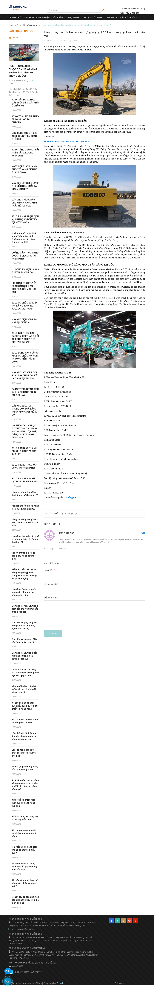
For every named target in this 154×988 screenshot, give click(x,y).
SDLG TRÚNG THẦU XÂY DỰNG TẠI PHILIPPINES (24, 466)
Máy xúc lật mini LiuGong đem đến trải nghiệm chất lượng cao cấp (25, 608)
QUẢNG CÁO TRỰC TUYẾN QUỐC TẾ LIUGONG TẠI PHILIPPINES (25, 255)
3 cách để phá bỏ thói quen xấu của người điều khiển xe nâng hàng (25, 705)
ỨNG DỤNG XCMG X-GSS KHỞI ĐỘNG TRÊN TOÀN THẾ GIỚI (24, 135)
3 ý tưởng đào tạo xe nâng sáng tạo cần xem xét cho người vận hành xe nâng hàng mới (25, 785)
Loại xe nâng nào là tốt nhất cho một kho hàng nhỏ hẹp (24, 752)
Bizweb (60, 983)
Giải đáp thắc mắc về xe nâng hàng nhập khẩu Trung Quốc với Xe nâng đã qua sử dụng (24, 574)
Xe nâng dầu (70, 497)
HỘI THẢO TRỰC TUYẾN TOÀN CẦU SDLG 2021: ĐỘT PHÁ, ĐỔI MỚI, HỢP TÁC (24, 287)
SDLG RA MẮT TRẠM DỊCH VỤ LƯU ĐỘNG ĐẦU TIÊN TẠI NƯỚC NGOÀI (25, 219)
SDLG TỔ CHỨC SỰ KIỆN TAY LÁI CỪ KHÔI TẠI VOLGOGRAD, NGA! (24, 305)
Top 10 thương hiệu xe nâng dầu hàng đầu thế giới (24, 555)
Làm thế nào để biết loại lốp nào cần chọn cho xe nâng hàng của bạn (24, 736)
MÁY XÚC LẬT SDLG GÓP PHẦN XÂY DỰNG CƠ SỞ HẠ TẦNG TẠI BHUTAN (24, 375)
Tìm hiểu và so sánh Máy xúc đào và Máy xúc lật (24, 640)
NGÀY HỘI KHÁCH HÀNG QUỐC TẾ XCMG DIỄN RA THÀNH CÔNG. (24, 169)
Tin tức (13, 38)
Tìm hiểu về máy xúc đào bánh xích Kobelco (66, 141)
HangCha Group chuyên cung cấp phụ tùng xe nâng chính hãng (24, 591)
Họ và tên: (49, 570)
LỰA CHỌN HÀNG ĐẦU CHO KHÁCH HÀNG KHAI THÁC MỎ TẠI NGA (24, 202)
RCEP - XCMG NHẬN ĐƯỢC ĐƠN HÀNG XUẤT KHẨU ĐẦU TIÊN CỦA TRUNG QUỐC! (23, 70)
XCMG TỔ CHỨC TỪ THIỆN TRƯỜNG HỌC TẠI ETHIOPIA (25, 119)
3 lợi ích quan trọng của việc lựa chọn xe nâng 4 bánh (24, 833)
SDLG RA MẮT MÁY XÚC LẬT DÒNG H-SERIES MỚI (25, 480)
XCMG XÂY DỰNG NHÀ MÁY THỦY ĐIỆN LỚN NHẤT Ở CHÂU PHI (25, 102)
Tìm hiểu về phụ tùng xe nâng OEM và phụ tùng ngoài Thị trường (24, 625)
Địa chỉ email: (51, 583)
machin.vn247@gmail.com (23, 929)
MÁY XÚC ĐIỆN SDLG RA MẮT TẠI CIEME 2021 (24, 321)
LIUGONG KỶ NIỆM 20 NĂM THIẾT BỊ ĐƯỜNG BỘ (25, 271)
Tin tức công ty (30, 24)
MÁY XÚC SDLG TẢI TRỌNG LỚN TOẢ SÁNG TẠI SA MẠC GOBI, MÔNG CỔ (25, 410)
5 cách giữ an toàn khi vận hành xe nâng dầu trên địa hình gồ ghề (25, 899)
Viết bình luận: (51, 597)
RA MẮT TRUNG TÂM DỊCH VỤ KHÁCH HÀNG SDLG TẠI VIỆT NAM (25, 391)
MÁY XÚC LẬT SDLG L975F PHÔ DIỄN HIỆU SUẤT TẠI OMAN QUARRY (25, 185)
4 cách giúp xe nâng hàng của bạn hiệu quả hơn (25, 768)
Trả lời (142, 532)
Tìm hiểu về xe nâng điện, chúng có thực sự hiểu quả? (25, 849)
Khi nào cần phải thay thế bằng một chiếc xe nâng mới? (25, 883)
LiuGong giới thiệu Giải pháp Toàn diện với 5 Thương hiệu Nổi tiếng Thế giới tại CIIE (24, 237)
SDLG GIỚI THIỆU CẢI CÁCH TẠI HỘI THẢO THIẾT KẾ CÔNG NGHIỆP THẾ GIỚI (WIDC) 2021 (25, 337)
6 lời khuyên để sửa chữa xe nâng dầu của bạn (25, 721)
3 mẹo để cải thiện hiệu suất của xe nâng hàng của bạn (23, 802)
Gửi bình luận (53, 633)
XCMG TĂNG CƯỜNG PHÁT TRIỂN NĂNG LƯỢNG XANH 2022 (25, 152)
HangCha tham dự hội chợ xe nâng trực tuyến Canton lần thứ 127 (25, 538)
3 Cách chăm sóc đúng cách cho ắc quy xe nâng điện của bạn (24, 866)
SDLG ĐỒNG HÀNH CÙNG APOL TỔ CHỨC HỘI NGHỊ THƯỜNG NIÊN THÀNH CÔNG (25, 357)
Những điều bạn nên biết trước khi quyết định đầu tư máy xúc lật (24, 689)
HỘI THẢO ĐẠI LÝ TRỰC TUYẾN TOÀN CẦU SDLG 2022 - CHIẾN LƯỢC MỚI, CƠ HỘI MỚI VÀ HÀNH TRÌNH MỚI (24, 431)
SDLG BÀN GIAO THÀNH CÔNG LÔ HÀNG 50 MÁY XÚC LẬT (24, 450)
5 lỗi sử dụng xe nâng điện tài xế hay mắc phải (25, 818)
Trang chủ (13, 24)
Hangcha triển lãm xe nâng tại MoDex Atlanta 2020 (25, 507)
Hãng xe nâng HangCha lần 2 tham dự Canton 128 (25, 493)
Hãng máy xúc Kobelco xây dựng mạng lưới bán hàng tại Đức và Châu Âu (94, 33)
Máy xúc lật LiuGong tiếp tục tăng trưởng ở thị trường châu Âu (24, 655)
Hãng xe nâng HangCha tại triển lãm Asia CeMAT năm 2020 (25, 522)
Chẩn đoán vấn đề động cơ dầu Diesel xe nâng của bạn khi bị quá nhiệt (25, 672)
